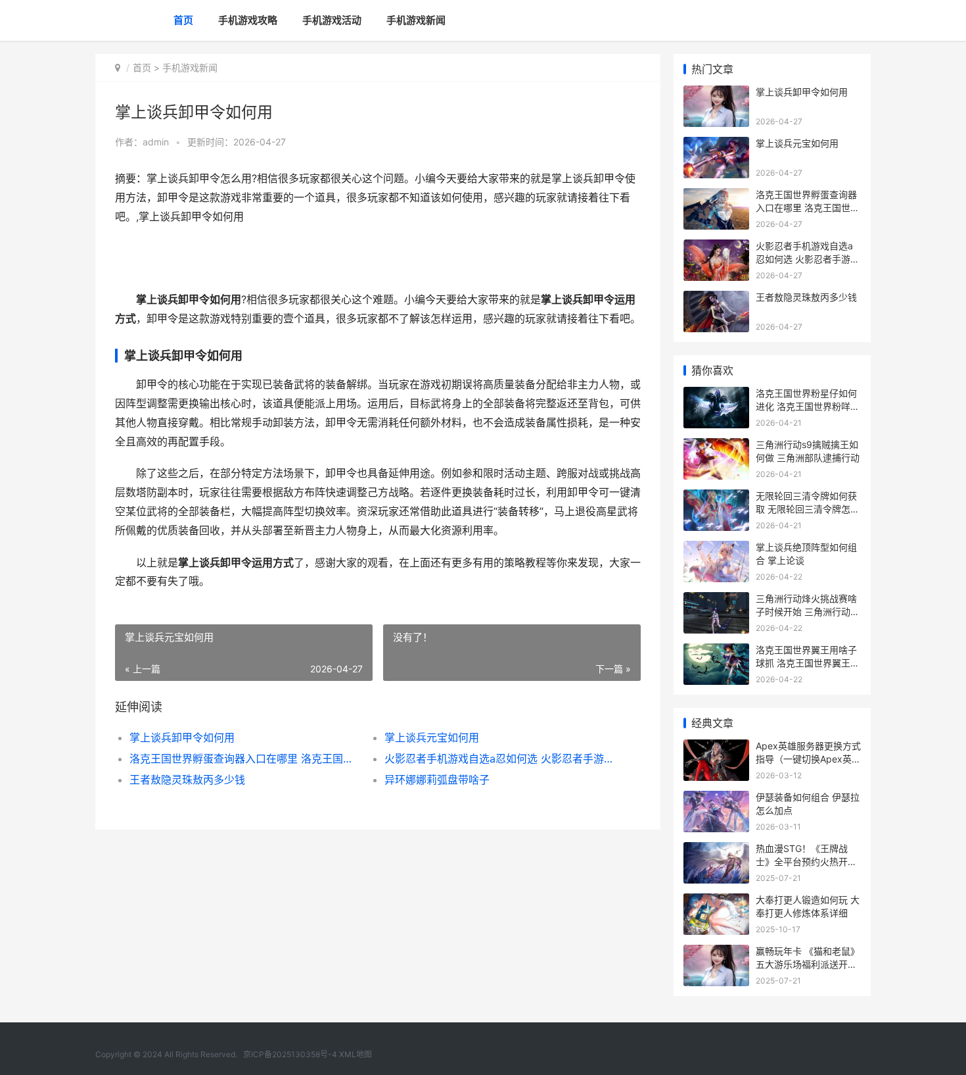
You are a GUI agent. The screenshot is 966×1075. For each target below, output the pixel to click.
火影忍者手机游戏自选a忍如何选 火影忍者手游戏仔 (499, 758)
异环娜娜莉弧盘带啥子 (437, 779)
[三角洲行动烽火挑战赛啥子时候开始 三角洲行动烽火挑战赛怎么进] (716, 600)
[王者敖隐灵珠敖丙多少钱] (716, 299)
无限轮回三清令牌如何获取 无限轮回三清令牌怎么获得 (808, 508)
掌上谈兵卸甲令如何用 (182, 737)
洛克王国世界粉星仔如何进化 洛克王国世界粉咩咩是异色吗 (808, 406)
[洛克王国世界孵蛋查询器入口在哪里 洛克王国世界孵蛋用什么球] (716, 196)
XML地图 (355, 1054)
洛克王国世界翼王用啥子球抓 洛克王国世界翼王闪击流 (808, 662)
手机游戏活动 (331, 20)
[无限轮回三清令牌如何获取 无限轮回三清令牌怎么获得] (716, 497)
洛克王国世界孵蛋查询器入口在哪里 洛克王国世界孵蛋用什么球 (244, 758)
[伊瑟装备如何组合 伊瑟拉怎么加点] (716, 799)
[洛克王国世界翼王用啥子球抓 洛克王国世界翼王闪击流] (716, 651)
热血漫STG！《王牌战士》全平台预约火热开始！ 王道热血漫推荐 (802, 861)
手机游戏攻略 (247, 20)
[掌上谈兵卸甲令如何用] (716, 93)
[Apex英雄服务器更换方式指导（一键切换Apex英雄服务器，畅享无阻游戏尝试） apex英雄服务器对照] (716, 747)
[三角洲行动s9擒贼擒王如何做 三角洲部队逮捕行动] (716, 446)
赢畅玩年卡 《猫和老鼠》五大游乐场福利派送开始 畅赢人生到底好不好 (808, 963)
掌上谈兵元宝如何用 (431, 737)
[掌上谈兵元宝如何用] (716, 145)
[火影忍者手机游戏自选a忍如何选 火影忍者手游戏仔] (716, 247)
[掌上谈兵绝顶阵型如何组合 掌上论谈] (716, 549)
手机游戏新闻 (416, 20)
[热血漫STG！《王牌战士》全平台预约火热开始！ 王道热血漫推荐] (716, 850)
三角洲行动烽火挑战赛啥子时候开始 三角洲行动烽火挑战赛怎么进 (808, 611)
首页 (183, 20)
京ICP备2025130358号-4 (290, 1054)
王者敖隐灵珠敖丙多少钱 (187, 779)
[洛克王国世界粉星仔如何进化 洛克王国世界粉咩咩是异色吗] (716, 395)
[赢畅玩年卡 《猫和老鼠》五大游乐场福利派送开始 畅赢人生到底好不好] (716, 953)
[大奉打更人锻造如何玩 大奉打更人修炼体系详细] (716, 901)
